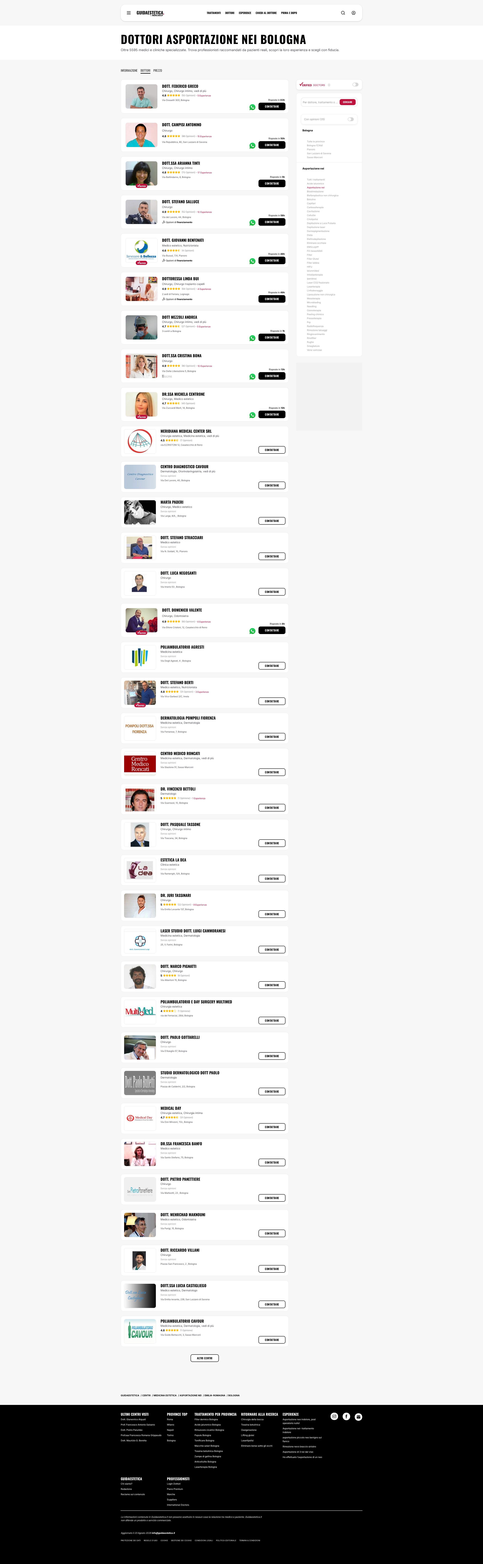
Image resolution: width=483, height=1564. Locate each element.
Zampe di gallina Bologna (208, 1456)
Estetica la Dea (173, 860)
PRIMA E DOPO (289, 13)
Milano (170, 1424)
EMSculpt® (313, 247)
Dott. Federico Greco (180, 86)
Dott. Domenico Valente (182, 610)
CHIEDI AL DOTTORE (266, 13)
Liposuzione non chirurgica (321, 294)
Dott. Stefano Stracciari (182, 537)
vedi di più (200, 90)
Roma (170, 1419)
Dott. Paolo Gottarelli (180, 1037)
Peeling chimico (315, 314)
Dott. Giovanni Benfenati (183, 240)
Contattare (272, 106)
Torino (170, 1435)
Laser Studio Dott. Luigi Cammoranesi (193, 931)
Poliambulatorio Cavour (182, 1321)
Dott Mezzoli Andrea (179, 317)
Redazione (126, 1489)
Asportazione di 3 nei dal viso (298, 1451)
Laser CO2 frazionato (318, 282)
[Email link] (358, 1417)
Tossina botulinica (250, 1424)
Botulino (311, 199)
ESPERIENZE (245, 13)
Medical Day (171, 1108)
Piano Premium (175, 1489)
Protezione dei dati (131, 1540)
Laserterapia (313, 286)
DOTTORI (229, 13)
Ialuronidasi (313, 270)
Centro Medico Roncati (180, 753)
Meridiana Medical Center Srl (186, 431)
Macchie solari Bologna (207, 1445)
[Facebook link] (346, 1417)
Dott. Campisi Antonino (181, 124)
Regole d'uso (151, 1540)
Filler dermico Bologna (206, 1419)
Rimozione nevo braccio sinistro (299, 1446)
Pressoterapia (314, 318)
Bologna (171, 1440)
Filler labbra (313, 262)
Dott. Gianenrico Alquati (133, 1419)
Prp (309, 322)
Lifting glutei (247, 1435)
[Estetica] (150, 13)
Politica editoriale (226, 1540)
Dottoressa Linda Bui (180, 278)
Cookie (164, 1540)
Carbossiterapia (315, 207)
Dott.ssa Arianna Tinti (181, 163)
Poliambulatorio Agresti (182, 647)
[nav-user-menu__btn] (353, 13)
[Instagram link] (334, 1417)
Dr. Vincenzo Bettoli (178, 789)
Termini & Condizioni (249, 1540)
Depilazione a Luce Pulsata (321, 223)
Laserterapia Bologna (206, 1466)
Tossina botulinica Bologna (209, 1451)
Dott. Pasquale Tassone (180, 824)
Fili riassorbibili (314, 250)
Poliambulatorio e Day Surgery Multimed (196, 1001)
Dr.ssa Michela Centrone (183, 394)
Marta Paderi (172, 502)
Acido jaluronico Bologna (208, 1424)
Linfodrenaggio (315, 290)
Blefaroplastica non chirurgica (322, 195)
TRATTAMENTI (214, 13)
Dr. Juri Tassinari (176, 895)
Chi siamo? (126, 1483)
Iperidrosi (312, 278)
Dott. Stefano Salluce (180, 201)
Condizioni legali (204, 1540)
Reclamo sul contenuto (133, 1494)
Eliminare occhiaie (316, 243)
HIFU (309, 266)
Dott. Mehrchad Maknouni (183, 1214)
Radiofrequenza (315, 326)
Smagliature (313, 346)
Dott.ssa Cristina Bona (182, 355)
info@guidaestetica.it (163, 1533)
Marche (171, 1494)
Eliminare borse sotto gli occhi (256, 1445)
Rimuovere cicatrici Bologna (209, 1430)
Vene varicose (314, 350)
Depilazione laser (316, 227)
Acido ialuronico (315, 183)
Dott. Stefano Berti (177, 682)
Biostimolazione (315, 191)
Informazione (129, 70)
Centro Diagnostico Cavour (184, 466)
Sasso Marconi (315, 157)
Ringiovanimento (316, 334)
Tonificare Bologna (204, 1440)
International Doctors (178, 1504)
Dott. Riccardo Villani (180, 1250)
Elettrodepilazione (316, 239)
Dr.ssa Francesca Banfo (181, 1143)
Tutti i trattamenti (316, 179)
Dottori (145, 70)
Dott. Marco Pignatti (178, 966)
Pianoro (311, 149)
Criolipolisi (312, 219)
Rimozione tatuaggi (317, 330)
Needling (311, 306)
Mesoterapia (313, 298)
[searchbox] (321, 102)
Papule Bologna (203, 1435)
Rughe (310, 342)
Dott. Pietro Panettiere (180, 1179)
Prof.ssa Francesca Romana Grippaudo (141, 1435)
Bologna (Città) (315, 145)
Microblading (314, 302)
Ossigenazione (249, 1430)
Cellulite (311, 215)
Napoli (170, 1430)
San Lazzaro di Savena (319, 153)
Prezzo (157, 70)
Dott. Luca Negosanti (178, 573)
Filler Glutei (313, 258)
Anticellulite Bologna (205, 1461)
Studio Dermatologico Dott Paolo (190, 1072)
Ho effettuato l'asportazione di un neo (302, 1457)
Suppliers (172, 1499)
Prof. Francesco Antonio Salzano (138, 1424)
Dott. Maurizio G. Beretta (134, 1440)
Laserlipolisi (247, 1440)
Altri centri (204, 1358)
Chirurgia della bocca (252, 1419)
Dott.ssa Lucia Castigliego (183, 1285)
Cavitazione (313, 211)
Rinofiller (311, 338)
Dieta (310, 235)
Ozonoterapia (314, 310)
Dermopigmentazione (318, 231)
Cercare (347, 102)
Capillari (311, 203)
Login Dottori (174, 1483)
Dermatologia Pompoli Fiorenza (188, 718)
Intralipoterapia (315, 274)
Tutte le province (316, 141)
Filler (309, 254)
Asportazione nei (316, 187)
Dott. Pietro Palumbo (131, 1430)
